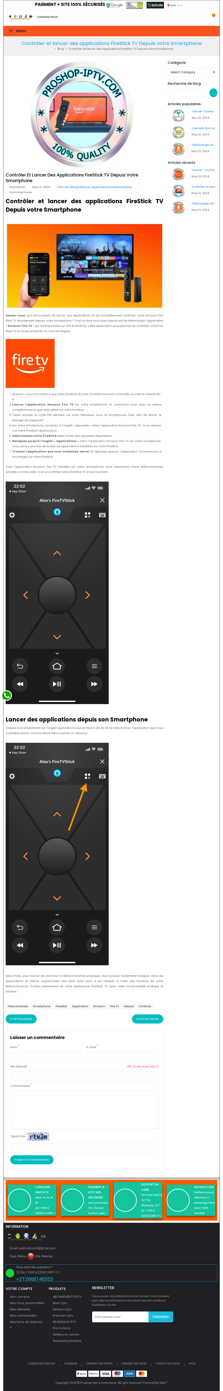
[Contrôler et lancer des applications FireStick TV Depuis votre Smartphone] (178, 191)
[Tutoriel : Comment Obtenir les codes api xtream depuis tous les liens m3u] (178, 115)
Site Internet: (19, 1066)
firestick (61, 1006)
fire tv (114, 1006)
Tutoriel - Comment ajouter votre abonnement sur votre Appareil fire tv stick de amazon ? (204, 170)
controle (145, 1006)
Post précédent (21, 1019)
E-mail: (91, 1047)
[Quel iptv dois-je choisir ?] (178, 132)
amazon (99, 1006)
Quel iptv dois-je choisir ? (204, 128)
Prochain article (148, 1019)
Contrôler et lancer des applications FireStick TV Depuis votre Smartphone (204, 187)
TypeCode (17, 1136)
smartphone (42, 1006)
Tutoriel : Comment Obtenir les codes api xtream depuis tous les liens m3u (204, 111)
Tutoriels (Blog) (68, 187)
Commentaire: (20, 1086)
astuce (129, 1006)
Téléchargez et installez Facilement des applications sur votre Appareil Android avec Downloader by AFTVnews (204, 145)
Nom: (14, 1047)
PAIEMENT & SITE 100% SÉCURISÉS (96, 1192)
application (80, 1006)
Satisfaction (204, 1187)
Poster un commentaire (32, 1160)
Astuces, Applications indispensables (105, 187)
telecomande (18, 1006)
